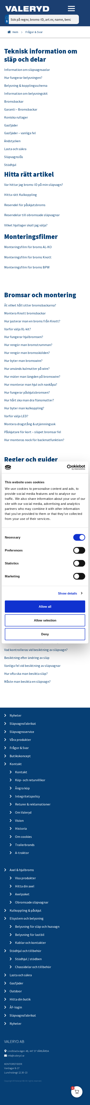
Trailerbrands (25, 845)
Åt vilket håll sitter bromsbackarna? (30, 305)
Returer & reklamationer (32, 804)
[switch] (79, 550)
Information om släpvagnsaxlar (27, 70)
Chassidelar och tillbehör (33, 967)
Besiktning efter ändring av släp (26, 658)
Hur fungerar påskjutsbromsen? (27, 392)
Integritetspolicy (27, 796)
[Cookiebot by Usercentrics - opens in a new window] (67, 467)
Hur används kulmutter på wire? (27, 368)
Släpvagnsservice (22, 732)
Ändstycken (12, 141)
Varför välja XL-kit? (17, 329)
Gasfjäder (11, 125)
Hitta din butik (20, 999)
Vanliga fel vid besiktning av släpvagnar (32, 666)
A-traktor (22, 853)
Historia (21, 828)
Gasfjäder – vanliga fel (20, 133)
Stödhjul (10, 165)
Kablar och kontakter (30, 942)
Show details (67, 593)
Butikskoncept (20, 756)
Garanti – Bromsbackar (20, 109)
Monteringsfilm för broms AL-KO (28, 247)
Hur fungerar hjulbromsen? (23, 337)
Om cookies (23, 836)
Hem (15, 32)
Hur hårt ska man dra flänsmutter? (29, 400)
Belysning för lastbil (29, 935)
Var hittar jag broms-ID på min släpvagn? (33, 184)
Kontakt (16, 764)
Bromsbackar (13, 101)
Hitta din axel (24, 886)
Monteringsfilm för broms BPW (27, 267)
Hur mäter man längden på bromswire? (32, 376)
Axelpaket (22, 894)
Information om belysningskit (26, 93)
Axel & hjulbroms (22, 870)
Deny (45, 634)
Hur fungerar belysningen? (23, 77)
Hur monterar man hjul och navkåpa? (30, 384)
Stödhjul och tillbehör (25, 951)
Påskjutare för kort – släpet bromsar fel (32, 432)
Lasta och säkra (15, 149)
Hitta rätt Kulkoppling (20, 195)
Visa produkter (25, 878)
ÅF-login (16, 1007)
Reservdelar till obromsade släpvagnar (32, 215)
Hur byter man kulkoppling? (24, 408)
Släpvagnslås (13, 157)
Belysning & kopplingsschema (25, 85)
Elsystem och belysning (27, 918)
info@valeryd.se (16, 1055)
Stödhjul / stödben (28, 959)
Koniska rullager (16, 117)
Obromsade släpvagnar (31, 902)
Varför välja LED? (16, 416)
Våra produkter (20, 740)
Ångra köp (22, 788)
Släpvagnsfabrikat (23, 723)
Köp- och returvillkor (30, 780)
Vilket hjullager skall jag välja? (26, 225)
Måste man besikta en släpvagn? (27, 681)
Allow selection (45, 620)
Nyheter (15, 715)
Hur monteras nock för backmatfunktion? (34, 440)
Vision (19, 820)
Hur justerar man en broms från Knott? (32, 321)
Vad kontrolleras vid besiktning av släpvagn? (36, 650)
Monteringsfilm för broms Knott (27, 257)
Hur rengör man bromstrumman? (28, 345)
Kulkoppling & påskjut (25, 910)
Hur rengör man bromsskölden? (27, 353)
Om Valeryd (23, 812)
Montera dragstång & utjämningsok (29, 424)
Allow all (45, 606)
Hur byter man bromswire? (23, 361)
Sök (73, 37)
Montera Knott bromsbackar (25, 313)
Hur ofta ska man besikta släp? (26, 673)
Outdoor (16, 991)
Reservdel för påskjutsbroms (24, 205)
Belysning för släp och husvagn (37, 926)
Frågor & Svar (19, 748)
